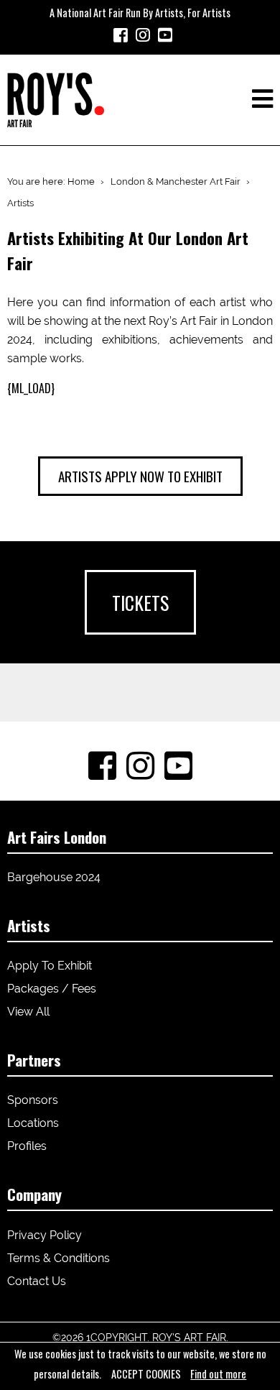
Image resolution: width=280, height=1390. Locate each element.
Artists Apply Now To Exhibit (140, 476)
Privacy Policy (44, 1235)
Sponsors (32, 1100)
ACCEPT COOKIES (146, 1373)
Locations (33, 1123)
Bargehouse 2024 (54, 877)
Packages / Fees (51, 988)
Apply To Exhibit (49, 965)
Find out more (218, 1373)
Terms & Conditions (58, 1258)
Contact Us (36, 1281)
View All (28, 1011)
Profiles (27, 1146)
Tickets (140, 602)
